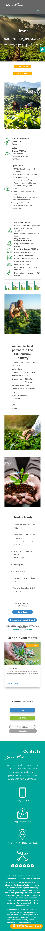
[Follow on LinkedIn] (16, 865)
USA (22, 710)
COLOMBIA (22, 73)
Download (22, 612)
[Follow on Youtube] (20, 865)
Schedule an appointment (22, 620)
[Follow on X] (24, 865)
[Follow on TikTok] (28, 865)
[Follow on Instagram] (12, 865)
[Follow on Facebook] (32, 865)
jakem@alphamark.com (22, 629)
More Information (12, 683)
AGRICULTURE (22, 66)
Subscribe (23, 731)
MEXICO (22, 717)
